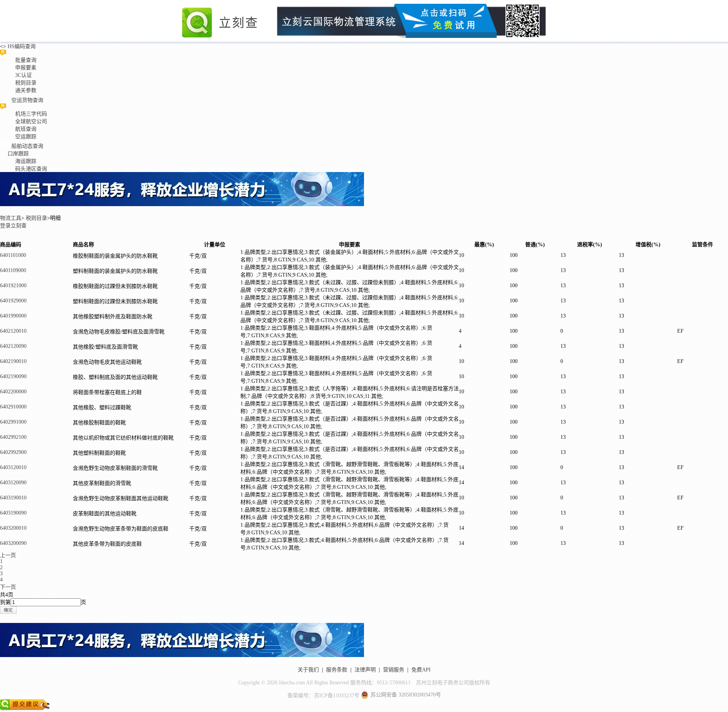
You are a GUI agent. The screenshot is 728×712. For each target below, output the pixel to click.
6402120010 (13, 331)
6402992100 (13, 437)
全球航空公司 (31, 121)
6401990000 (13, 316)
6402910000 (13, 407)
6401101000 (13, 255)
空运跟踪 (25, 136)
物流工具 (10, 218)
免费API (421, 670)
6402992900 (13, 452)
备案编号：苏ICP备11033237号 (323, 695)
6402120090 (13, 346)
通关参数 (25, 90)
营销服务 (393, 670)
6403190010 (13, 498)
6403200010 (13, 528)
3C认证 (23, 75)
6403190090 (13, 513)
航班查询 (25, 129)
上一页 (8, 555)
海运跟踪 (25, 161)
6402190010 (13, 361)
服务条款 (336, 670)
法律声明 (365, 670)
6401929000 (13, 301)
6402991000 (13, 422)
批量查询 (25, 60)
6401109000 (13, 270)
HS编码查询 (21, 46)
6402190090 (13, 376)
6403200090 (13, 543)
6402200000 (13, 391)
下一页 (8, 587)
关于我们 (308, 670)
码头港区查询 (31, 169)
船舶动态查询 (27, 146)
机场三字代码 (31, 114)
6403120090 (13, 482)
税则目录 (25, 83)
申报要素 (25, 67)
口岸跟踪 (18, 153)
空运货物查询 (27, 100)
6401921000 (13, 285)
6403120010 (13, 467)
